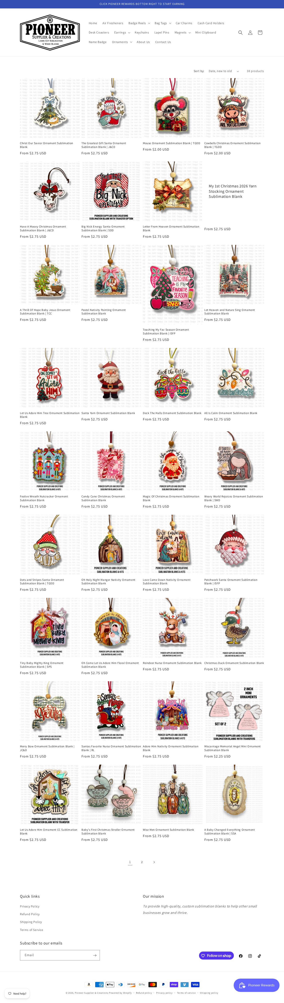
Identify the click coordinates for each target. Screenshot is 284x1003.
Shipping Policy (31, 922)
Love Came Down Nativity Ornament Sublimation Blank (166, 581)
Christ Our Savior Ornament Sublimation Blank (46, 145)
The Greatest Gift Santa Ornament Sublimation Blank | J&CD (103, 145)
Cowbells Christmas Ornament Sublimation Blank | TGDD (232, 145)
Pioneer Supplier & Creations (91, 992)
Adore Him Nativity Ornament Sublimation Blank (170, 748)
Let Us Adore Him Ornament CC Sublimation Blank (48, 831)
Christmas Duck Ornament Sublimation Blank (234, 663)
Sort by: (199, 71)
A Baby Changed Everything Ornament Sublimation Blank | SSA (229, 831)
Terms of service (186, 992)
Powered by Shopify (120, 992)
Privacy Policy (29, 906)
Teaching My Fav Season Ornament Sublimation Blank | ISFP (166, 331)
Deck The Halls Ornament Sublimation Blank (172, 413)
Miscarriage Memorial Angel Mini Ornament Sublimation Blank (232, 748)
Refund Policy (30, 914)
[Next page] (154, 862)
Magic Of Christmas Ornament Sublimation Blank (171, 498)
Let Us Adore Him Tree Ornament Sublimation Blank (49, 415)
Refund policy (144, 992)
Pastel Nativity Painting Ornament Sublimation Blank (103, 312)
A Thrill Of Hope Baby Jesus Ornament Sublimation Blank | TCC (45, 312)
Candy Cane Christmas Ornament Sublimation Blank (103, 498)
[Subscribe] (95, 955)
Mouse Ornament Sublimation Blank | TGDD (171, 143)
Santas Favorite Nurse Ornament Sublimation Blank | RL (111, 748)
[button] (139, 23)
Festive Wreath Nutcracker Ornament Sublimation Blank (44, 498)
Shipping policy (209, 992)
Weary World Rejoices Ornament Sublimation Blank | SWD (233, 498)
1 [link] (130, 862)
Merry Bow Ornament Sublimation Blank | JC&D (47, 748)
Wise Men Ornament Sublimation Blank (168, 830)
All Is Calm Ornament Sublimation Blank (230, 413)
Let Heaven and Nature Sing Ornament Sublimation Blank (229, 312)
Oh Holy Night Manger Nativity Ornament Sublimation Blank (108, 581)
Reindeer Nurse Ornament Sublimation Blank (172, 663)
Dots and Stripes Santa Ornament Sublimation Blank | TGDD (42, 581)
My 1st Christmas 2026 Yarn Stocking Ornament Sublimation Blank (233, 191)
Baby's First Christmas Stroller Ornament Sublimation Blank (108, 831)
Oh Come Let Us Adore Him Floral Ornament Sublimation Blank (110, 665)
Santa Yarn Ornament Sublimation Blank (108, 413)
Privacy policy (164, 992)
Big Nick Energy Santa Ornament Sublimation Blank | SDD (103, 228)
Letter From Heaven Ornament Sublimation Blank (171, 228)
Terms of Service (31, 930)
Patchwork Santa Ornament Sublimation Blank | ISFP (231, 581)
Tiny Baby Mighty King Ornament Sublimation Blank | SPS (41, 665)
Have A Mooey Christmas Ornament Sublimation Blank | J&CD (43, 228)
